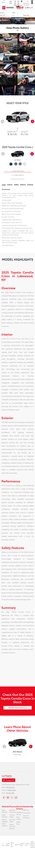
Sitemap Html (22, 844)
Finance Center (11, 816)
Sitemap (17, 844)
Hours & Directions (26, 817)
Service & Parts (19, 807)
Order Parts (18, 823)
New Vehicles (4, 811)
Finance (12, 806)
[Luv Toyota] (13, 7)
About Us (26, 810)
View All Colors (18, 171)
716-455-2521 (10, 787)
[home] (26, 8)
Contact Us (9, 780)
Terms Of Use (12, 844)
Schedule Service (19, 813)
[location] (21, 1)
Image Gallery (18, 175)
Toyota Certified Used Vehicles (4, 823)
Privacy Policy (8, 844)
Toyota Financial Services (12, 826)
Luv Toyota (3, 844)
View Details (17, 754)
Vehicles (5, 806)
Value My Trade (12, 821)
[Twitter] (32, 3)
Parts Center (18, 818)
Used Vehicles (4, 816)
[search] (30, 8)
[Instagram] (32, 1)
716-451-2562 (15, 3)
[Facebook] (4, 797)
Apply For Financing (12, 811)
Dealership (28, 806)
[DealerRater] (16, 797)
